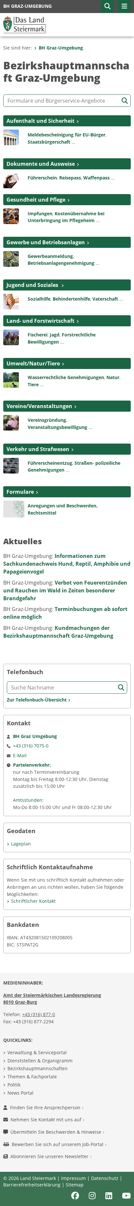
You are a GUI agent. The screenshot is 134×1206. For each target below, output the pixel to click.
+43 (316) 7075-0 (30, 746)
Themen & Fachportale (32, 1076)
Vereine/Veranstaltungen (39, 406)
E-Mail (20, 755)
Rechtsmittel (42, 513)
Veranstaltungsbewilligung (57, 427)
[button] (107, 6)
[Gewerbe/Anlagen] (11, 258)
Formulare (20, 491)
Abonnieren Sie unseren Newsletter (50, 1156)
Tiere (33, 384)
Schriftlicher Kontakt (33, 901)
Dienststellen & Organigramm (40, 1060)
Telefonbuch (25, 672)
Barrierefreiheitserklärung (31, 1185)
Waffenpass (96, 178)
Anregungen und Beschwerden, (63, 506)
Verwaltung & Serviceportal (37, 1052)
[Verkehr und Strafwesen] (11, 465)
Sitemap (75, 1185)
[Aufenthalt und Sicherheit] (11, 137)
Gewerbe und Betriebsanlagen (46, 242)
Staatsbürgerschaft (49, 142)
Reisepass (70, 178)
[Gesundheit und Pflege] (11, 215)
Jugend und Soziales (33, 285)
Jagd (55, 335)
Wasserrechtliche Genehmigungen (66, 377)
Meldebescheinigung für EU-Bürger (66, 135)
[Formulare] (13, 508)
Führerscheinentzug (50, 463)
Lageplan (21, 844)
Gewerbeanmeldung (50, 256)
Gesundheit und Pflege (36, 199)
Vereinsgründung (47, 420)
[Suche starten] (124, 101)
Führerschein (42, 178)
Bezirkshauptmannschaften (37, 1068)
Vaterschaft (105, 299)
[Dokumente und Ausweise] (11, 179)
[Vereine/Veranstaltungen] (11, 422)
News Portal (20, 1093)
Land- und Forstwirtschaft (40, 320)
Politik (13, 1085)
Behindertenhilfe (71, 299)
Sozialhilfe (39, 299)
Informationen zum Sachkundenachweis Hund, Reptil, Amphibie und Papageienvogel (66, 563)
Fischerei (37, 335)
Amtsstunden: (28, 800)
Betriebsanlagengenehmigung (61, 263)
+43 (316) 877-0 (38, 1014)
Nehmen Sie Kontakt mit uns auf (46, 1119)
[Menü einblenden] (124, 6)
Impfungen (40, 213)
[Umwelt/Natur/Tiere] (11, 379)
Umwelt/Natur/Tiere (33, 363)
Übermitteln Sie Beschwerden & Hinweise (56, 1132)
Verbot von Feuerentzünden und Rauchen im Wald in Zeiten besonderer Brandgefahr (65, 590)
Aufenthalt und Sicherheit (40, 120)
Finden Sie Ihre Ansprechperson (46, 1107)
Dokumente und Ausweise (41, 163)
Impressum (73, 1178)
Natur (112, 377)
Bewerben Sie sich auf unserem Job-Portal (58, 1144)
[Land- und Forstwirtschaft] (11, 336)
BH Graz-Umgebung (61, 48)
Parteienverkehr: (32, 765)
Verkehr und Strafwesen (38, 449)
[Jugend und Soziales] (11, 301)
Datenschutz (104, 1178)
